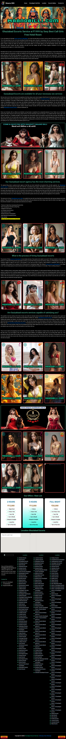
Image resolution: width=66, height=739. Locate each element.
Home (25, 3)
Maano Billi (10, 3)
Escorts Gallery (52, 3)
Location (44, 3)
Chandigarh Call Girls (34, 3)
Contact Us (61, 3)
